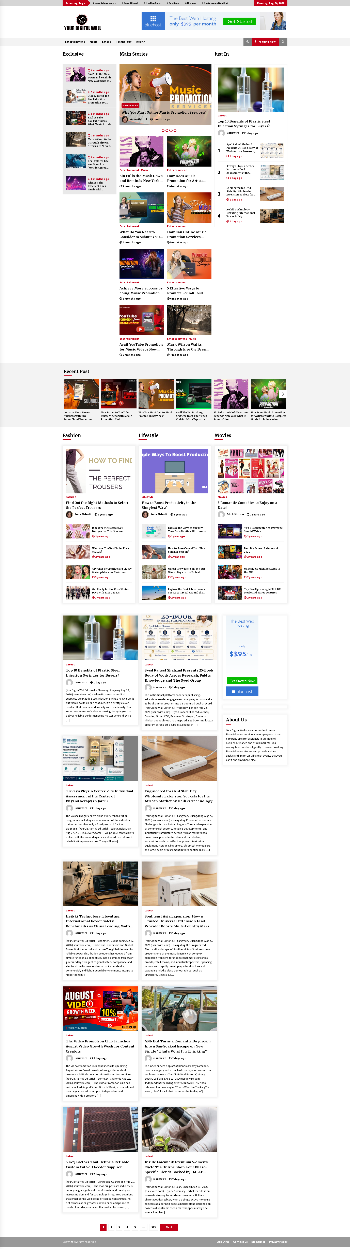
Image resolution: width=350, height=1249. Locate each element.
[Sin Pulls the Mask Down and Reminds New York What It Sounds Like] (76, 74)
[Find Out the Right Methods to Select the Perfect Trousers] (99, 471)
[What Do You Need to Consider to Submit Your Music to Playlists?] (142, 207)
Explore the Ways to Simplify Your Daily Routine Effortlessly (187, 530)
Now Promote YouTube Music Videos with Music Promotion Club (116, 416)
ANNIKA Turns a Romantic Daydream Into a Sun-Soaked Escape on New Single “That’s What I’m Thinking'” (178, 1046)
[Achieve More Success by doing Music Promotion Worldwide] (142, 264)
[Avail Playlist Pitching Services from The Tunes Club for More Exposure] (165, 94)
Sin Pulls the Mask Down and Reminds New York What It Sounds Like (99, 78)
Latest (106, 41)
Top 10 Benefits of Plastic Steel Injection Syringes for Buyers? (244, 123)
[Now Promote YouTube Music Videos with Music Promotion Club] (119, 394)
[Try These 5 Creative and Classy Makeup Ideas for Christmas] (78, 572)
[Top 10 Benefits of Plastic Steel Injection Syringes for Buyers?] (251, 90)
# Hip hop (190, 2)
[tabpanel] (165, 94)
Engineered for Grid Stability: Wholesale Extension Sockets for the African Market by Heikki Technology (239, 191)
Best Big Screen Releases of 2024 (261, 550)
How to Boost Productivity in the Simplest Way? (169, 505)
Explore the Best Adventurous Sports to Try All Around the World (186, 591)
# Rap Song (173, 2)
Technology (123, 41)
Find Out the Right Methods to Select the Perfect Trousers (97, 505)
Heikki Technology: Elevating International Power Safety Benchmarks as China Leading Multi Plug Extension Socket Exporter (240, 213)
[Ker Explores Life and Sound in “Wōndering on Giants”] (76, 161)
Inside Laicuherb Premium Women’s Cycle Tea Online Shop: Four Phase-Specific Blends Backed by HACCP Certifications (176, 1167)
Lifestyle (148, 435)
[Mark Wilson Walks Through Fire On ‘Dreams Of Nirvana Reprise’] (76, 139)
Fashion (72, 435)
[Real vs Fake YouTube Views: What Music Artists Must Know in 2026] (76, 118)
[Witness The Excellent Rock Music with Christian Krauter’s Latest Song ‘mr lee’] (76, 183)
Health (140, 41)
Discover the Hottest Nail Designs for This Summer (107, 530)
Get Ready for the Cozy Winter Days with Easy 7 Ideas (110, 591)
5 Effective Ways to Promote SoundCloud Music (185, 291)
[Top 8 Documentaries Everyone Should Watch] (230, 531)
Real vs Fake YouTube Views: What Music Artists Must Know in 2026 (99, 121)
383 (154, 1227)
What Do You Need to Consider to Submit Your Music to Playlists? (140, 234)
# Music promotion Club (215, 2)
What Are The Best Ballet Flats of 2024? (110, 550)
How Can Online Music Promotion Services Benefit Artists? (186, 234)
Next (283, 394)
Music (93, 41)
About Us (223, 1242)
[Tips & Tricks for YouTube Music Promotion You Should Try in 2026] (76, 96)
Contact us (240, 1242)
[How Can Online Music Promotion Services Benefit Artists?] (189, 207)
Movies (222, 435)
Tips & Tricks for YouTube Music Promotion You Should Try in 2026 (99, 99)
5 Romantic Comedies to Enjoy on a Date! (247, 505)
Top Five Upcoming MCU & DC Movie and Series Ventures (262, 591)
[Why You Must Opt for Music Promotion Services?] (156, 394)
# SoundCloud (130, 2)
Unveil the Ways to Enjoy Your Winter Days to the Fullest (186, 570)
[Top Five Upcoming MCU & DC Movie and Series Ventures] (230, 593)
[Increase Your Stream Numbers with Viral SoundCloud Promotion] (81, 394)
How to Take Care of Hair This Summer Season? (186, 550)
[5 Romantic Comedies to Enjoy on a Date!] (251, 471)
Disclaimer (258, 1242)
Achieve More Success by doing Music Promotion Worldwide (141, 291)
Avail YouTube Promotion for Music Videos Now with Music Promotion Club (141, 347)
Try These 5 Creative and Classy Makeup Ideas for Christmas (112, 570)
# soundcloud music (104, 2)
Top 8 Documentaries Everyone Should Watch (263, 530)
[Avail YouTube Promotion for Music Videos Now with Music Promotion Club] (142, 320)
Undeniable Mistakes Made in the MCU (262, 570)
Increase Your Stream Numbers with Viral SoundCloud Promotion (78, 416)
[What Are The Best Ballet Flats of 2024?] (78, 552)
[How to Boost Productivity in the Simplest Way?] (175, 471)
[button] (247, 42)
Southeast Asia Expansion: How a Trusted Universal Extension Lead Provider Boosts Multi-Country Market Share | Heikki (179, 921)
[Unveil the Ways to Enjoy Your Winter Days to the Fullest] (154, 572)
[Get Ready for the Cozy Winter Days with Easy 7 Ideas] (78, 593)
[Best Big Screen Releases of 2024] (230, 552)
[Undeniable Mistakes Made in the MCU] (230, 572)
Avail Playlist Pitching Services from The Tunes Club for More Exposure (163, 110)
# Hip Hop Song (152, 2)
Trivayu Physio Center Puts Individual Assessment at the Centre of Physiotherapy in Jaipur (241, 170)
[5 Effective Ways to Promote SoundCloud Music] (189, 264)
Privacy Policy (278, 1242)
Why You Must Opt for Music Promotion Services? (156, 414)
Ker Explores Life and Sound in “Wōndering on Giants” (98, 165)
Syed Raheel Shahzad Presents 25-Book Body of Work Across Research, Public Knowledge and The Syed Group (242, 148)
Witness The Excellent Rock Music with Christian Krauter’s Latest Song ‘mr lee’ (100, 186)
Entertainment (75, 41)
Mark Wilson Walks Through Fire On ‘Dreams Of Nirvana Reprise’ (100, 143)
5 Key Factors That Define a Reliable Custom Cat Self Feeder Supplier (97, 1164)
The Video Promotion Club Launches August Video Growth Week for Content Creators (100, 1046)
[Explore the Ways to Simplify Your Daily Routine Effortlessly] (154, 531)
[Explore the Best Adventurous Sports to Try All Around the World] (154, 593)
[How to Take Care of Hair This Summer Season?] (154, 552)
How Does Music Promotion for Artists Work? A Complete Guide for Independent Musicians (188, 178)
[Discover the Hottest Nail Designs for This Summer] (78, 531)
